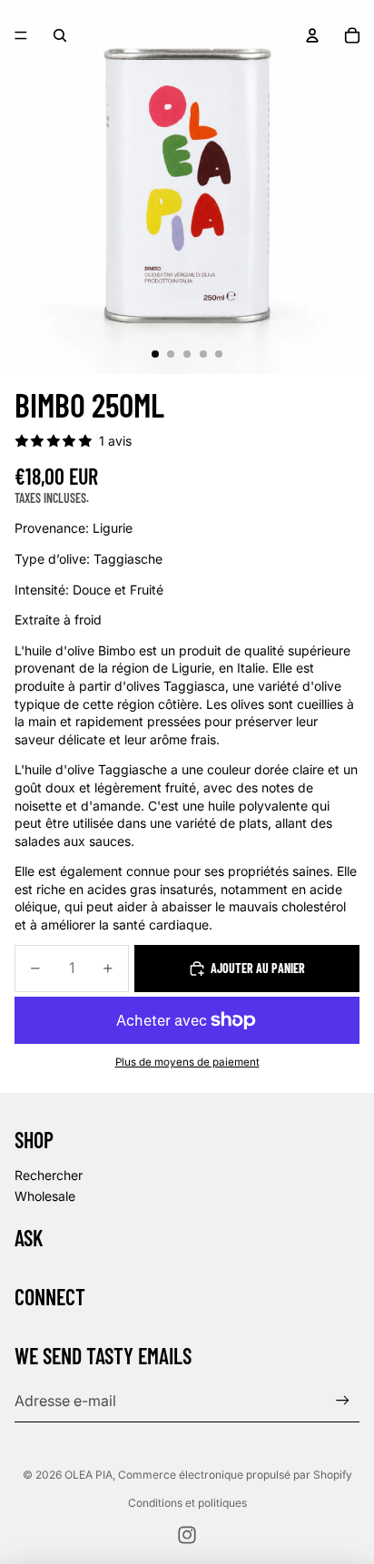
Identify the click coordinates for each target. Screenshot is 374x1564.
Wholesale (45, 1196)
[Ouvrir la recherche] (60, 35)
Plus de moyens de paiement (187, 1062)
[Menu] (21, 35)
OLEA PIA (88, 1474)
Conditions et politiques (187, 1503)
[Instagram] (187, 1535)
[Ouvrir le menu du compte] (312, 35)
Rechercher (49, 1175)
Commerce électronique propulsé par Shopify (235, 1474)
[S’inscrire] (342, 1400)
